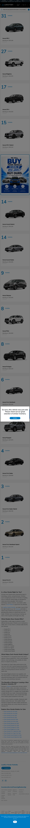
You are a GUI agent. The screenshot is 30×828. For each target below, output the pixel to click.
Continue (15, 418)
